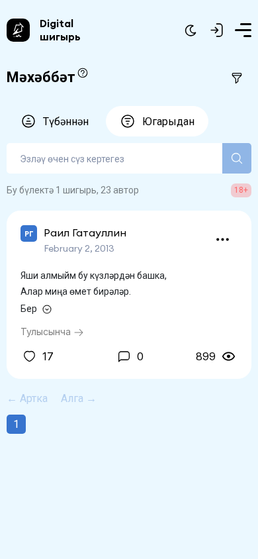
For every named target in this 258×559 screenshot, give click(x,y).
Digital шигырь (60, 30)
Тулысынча (47, 331)
